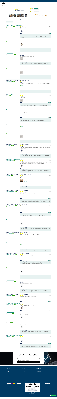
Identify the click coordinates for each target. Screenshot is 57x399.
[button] (31, 8)
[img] (19, 9)
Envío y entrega (38, 372)
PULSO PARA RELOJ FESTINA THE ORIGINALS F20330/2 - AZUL (14, 335)
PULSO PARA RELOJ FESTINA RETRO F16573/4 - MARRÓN (14, 303)
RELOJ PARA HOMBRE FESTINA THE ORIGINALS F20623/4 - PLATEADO (15, 159)
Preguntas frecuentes (38, 371)
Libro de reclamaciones (38, 375)
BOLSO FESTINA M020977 (10, 53)
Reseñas (4, 5)
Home (2, 5)
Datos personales (27, 360)
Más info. (37, 0)
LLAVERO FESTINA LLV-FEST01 (10, 280)
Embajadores (8, 371)
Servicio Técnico (23, 371)
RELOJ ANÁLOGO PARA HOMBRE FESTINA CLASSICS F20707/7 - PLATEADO (16, 25)
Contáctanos (23, 372)
